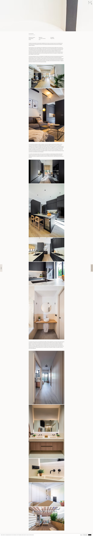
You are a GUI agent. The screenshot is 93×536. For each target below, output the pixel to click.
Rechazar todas (85, 534)
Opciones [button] (81, 534)
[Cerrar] (92, 534)
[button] (92, 268)
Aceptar (90, 534)
